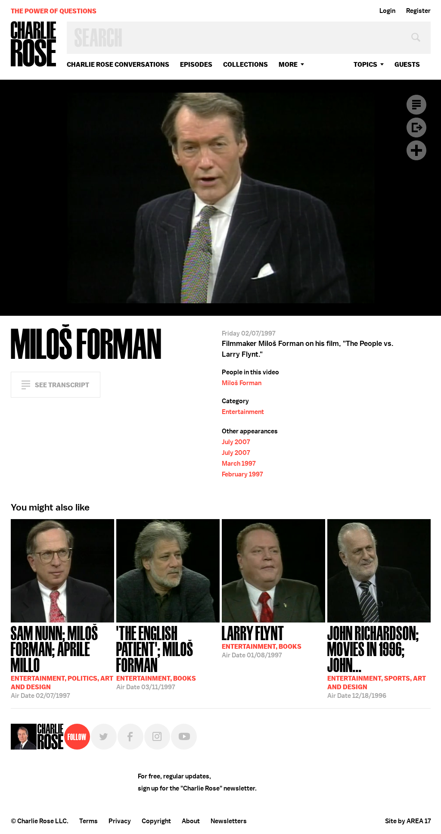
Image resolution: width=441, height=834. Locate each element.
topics (365, 64)
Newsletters (229, 821)
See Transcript (62, 385)
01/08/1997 (261, 641)
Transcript (416, 105)
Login (387, 10)
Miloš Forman (241, 383)
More (288, 64)
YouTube (184, 737)
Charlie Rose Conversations (118, 64)
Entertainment (243, 412)
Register (418, 10)
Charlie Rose (33, 44)
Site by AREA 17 (408, 821)
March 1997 (238, 463)
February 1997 (242, 474)
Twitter (104, 737)
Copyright (156, 821)
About (191, 821)
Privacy (120, 821)
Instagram (157, 737)
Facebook (130, 737)
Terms (88, 821)
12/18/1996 (376, 661)
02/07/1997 (62, 661)
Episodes (196, 64)
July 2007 (236, 442)
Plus (416, 150)
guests (407, 64)
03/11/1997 (156, 656)
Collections (245, 64)
